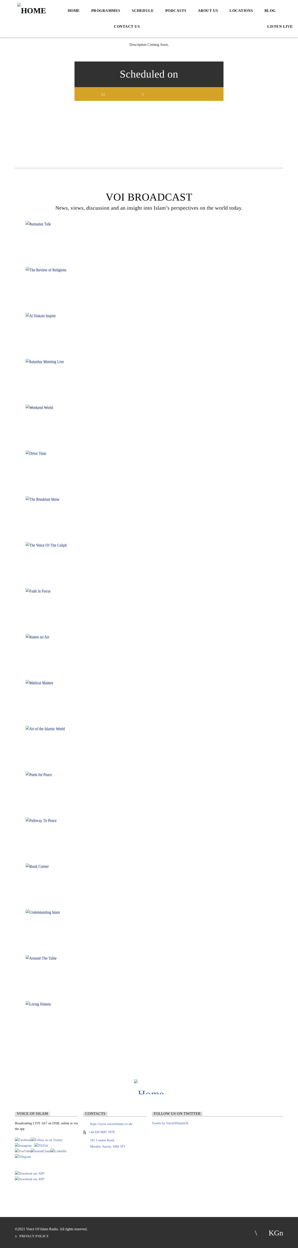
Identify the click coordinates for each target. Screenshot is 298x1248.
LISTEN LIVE (279, 26)
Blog (270, 11)
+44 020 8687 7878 (102, 1132)
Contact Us (127, 26)
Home (74, 11)
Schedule (143, 11)
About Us (208, 11)
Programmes (105, 11)
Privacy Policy (34, 1236)
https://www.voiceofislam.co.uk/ (111, 1124)
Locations (241, 11)
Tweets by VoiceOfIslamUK (170, 1123)
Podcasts (175, 11)
